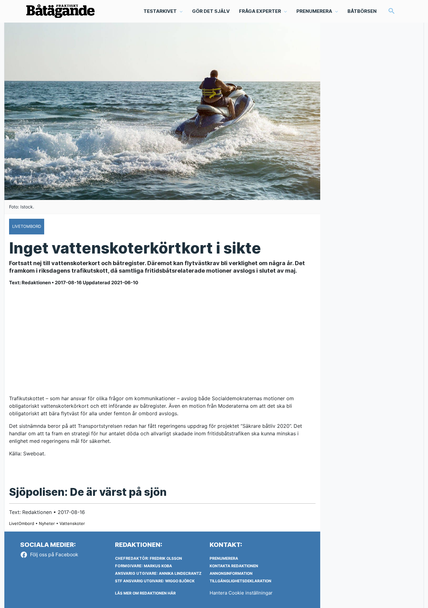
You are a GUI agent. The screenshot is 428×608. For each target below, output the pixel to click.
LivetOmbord (21, 523)
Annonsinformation (231, 573)
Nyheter (47, 523)
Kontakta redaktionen (234, 565)
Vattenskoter (72, 523)
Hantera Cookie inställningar (241, 593)
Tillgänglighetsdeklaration (240, 581)
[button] (392, 11)
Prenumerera (224, 558)
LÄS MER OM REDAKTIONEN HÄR (145, 593)
